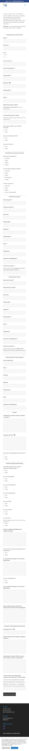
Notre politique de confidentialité (11, 733)
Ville (5, 97)
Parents (7, 158)
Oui (6, 129)
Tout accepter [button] (14, 748)
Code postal (7, 90)
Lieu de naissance (9, 68)
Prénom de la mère (9, 287)
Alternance (8, 177)
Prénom (6, 45)
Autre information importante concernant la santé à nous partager (14, 606)
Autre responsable (10, 192)
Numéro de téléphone (10, 258)
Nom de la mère (8, 280)
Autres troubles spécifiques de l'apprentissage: (12, 530)
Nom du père (7, 200)
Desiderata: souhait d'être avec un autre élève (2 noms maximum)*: (13, 657)
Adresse (6, 83)
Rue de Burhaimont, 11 (8, 718)
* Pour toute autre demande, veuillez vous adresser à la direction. (14, 676)
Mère (6, 162)
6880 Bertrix (5, 719)
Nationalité (7, 75)
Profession (6, 251)
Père (6, 160)
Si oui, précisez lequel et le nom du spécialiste (14, 559)
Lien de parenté (8, 360)
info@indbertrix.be (10, 712)
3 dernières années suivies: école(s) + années (14, 416)
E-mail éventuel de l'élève (11, 115)
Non (6, 132)
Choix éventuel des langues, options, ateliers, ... (14, 637)
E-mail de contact (9, 266)
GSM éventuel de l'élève (10, 105)
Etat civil (6, 214)
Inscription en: (9, 629)
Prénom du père (8, 207)
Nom (5, 38)
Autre (6, 164)
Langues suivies (9, 435)
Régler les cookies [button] (6, 748)
